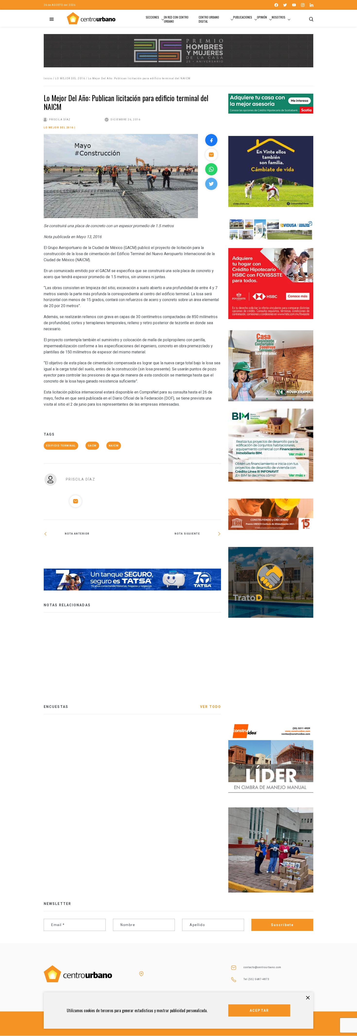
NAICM (114, 445)
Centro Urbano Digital (209, 19)
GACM (92, 445)
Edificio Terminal (61, 445)
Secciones (152, 17)
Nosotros (278, 17)
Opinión (262, 17)
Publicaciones (242, 17)
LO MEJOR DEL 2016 (70, 78)
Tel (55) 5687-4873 (256, 979)
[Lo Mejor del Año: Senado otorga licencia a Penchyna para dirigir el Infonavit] (176, 549)
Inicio (48, 78)
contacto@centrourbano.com (262, 967)
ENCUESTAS (56, 707)
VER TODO (210, 707)
